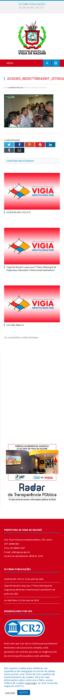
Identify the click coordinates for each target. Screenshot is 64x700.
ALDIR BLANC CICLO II (18, 212)
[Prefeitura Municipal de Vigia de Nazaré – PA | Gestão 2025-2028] (32, 36)
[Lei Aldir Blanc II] (32, 303)
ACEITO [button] (24, 692)
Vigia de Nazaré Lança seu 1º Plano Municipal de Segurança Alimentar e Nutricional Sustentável (33, 7)
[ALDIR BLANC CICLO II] (32, 191)
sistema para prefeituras (44, 643)
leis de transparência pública (18, 655)
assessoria (26, 647)
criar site (24, 643)
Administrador (15, 87)
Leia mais (31, 683)
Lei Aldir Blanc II (15, 324)
